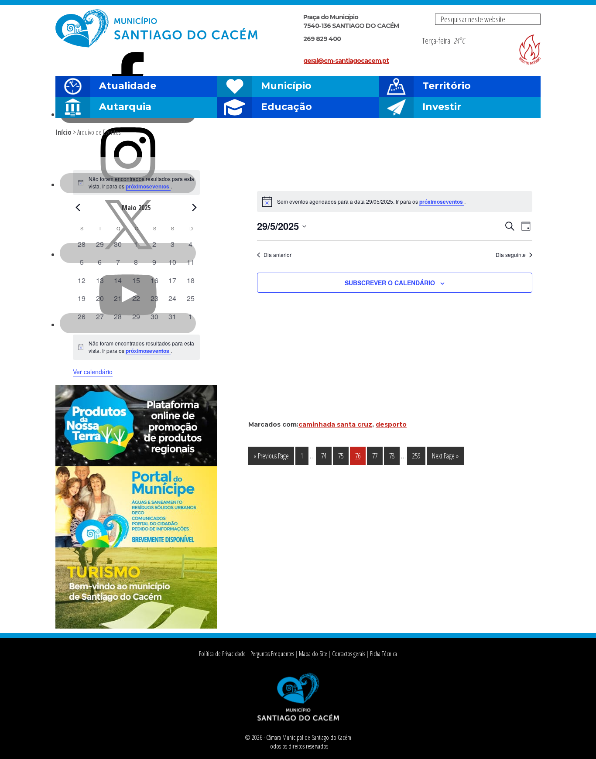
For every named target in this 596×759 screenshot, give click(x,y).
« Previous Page (271, 458)
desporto (391, 424)
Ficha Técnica (383, 654)
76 (360, 456)
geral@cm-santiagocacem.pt (346, 61)
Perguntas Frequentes (272, 654)
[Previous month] (78, 207)
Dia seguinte (511, 254)
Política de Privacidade (222, 654)
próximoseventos (441, 201)
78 (394, 456)
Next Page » (445, 458)
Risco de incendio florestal (530, 49)
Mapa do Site (313, 654)
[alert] (394, 201)
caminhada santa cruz (335, 424)
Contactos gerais (348, 654)
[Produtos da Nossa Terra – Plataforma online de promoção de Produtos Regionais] (136, 463)
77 (377, 456)
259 (418, 456)
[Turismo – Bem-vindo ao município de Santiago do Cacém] (136, 626)
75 (343, 456)
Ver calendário (93, 371)
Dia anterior (277, 254)
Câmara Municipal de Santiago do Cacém (157, 28)
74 (326, 456)
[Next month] (194, 207)
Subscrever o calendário (390, 282)
